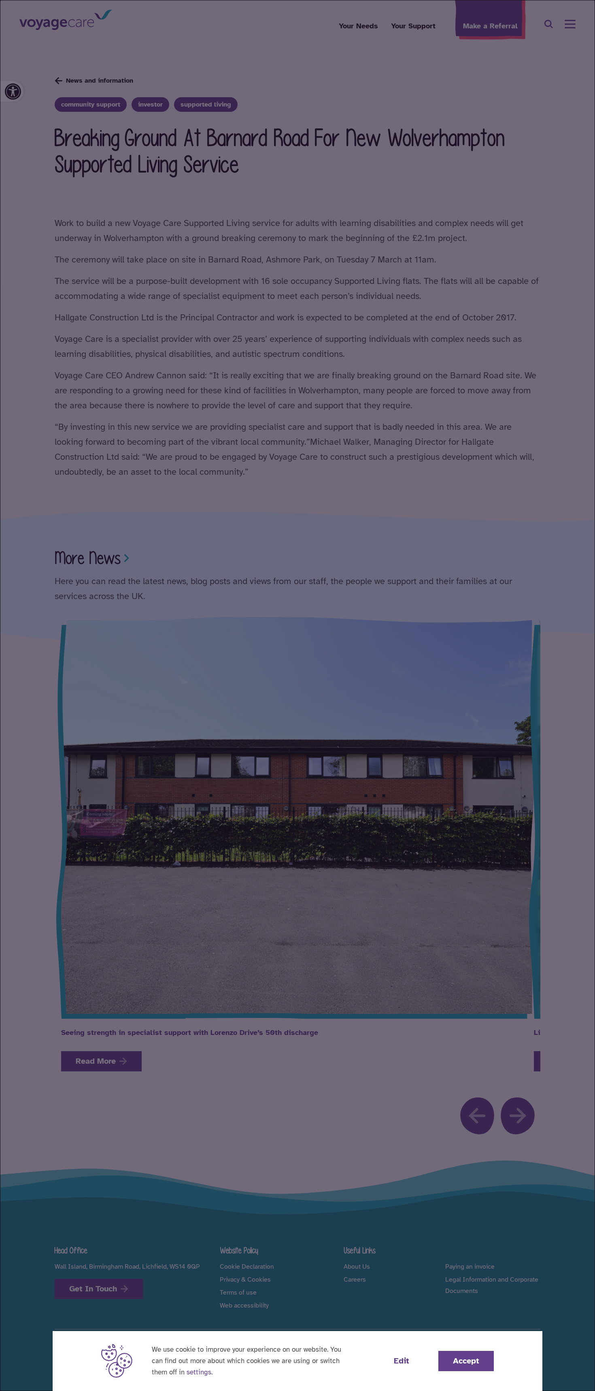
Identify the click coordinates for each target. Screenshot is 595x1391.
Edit (401, 1361)
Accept (466, 1361)
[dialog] (297, 695)
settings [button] (199, 1372)
